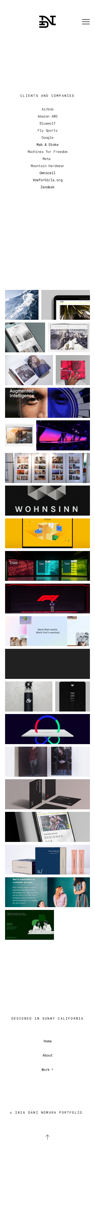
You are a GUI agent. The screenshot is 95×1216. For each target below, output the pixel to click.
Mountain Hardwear (48, 165)
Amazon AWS (47, 116)
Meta (46, 158)
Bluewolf (47, 123)
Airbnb (47, 109)
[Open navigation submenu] (52, 1069)
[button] (86, 21)
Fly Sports (47, 130)
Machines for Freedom (47, 151)
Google (47, 137)
